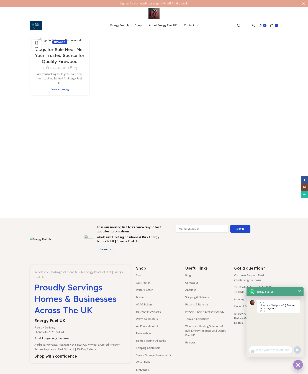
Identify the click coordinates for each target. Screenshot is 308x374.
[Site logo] (154, 13)
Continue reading (60, 89)
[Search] (238, 25)
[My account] (253, 25)
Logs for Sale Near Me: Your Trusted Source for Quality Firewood (59, 55)
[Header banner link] (148, 3)
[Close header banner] (303, 3)
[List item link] (158, 275)
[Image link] (40, 239)
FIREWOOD (59, 42)
